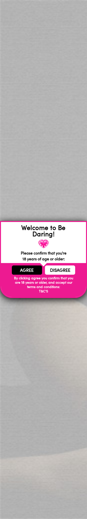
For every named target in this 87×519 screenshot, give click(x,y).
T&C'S (43, 291)
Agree (27, 270)
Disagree (60, 270)
